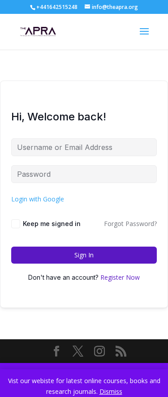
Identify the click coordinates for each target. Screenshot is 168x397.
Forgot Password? (130, 223)
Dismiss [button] (110, 391)
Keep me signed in (52, 223)
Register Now (120, 277)
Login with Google (37, 199)
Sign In (84, 255)
